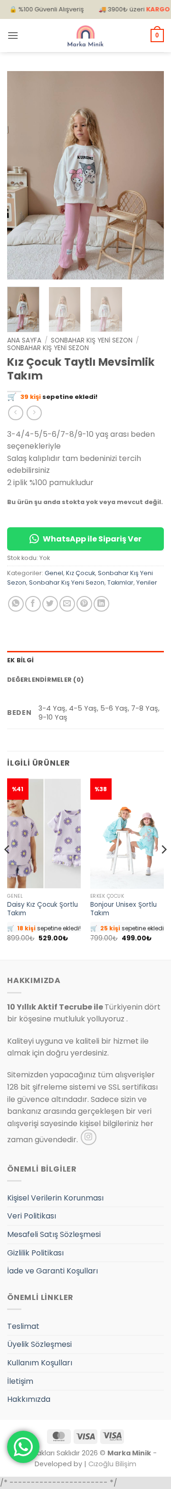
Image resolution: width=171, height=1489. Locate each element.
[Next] (148, 175)
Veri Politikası (31, 1215)
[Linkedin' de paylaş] (101, 604)
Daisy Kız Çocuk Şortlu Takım (42, 909)
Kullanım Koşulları (39, 1362)
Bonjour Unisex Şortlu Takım (123, 909)
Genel (54, 573)
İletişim (20, 1381)
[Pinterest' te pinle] (84, 604)
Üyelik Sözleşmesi (39, 1344)
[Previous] (22, 175)
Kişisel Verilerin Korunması (55, 1197)
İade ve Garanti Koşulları (52, 1270)
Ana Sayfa (24, 340)
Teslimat (23, 1326)
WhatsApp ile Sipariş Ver (92, 538)
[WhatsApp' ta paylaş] (16, 604)
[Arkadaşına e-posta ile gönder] (67, 604)
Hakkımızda (28, 1399)
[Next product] (15, 413)
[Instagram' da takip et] (88, 1137)
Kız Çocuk (80, 573)
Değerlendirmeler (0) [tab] (45, 680)
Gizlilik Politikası (35, 1252)
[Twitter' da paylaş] (50, 604)
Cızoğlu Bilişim (112, 1464)
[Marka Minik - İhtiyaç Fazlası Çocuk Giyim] (85, 35)
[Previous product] (34, 413)
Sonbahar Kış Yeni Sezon (92, 340)
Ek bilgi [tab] (20, 660)
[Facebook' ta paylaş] (33, 604)
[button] (13, 35)
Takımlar (120, 582)
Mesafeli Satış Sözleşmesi (54, 1234)
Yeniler (146, 582)
